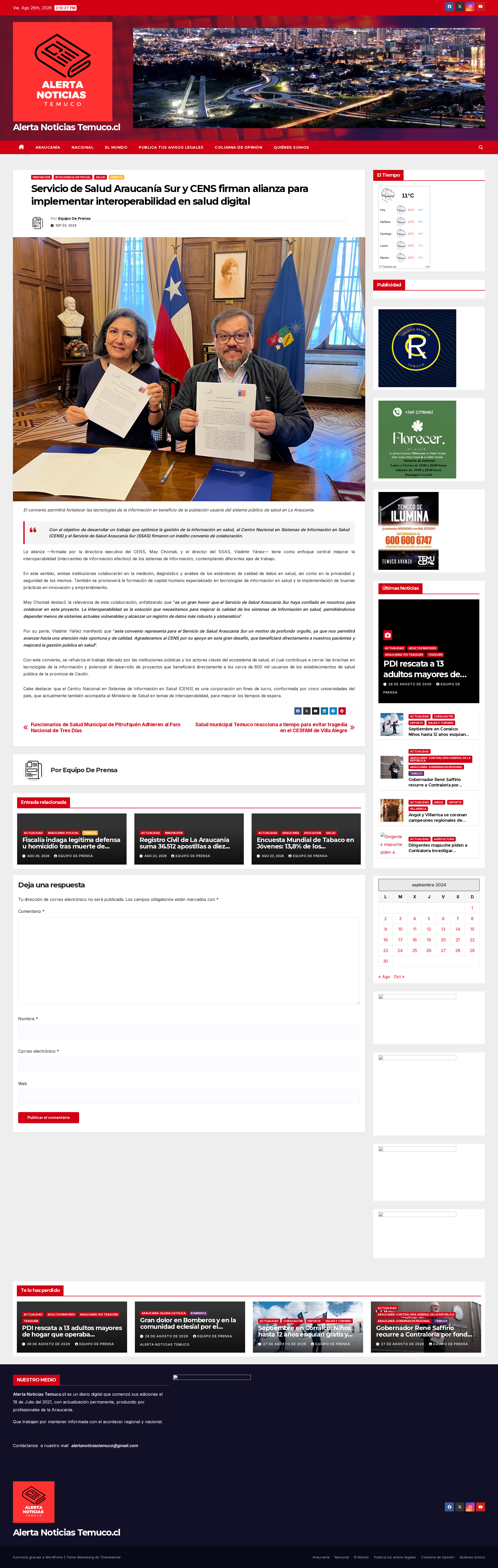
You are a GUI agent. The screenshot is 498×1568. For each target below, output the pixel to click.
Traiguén (435, 654)
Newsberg (85, 1557)
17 (400, 939)
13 (443, 929)
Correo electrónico (38, 1051)
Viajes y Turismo (441, 722)
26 (428, 950)
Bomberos (198, 1313)
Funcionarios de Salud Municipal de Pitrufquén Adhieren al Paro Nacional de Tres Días (106, 728)
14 (457, 929)
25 (414, 950)
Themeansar (110, 1557)
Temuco (116, 177)
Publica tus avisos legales (171, 147)
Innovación (41, 177)
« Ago (384, 976)
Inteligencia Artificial (73, 177)
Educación (312, 832)
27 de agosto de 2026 (285, 1344)
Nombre (28, 1018)
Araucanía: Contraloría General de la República (440, 759)
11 (415, 929)
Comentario (31, 911)
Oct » (399, 976)
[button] (481, 147)
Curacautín (443, 716)
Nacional (83, 147)
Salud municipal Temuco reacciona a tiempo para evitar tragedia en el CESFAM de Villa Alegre (271, 728)
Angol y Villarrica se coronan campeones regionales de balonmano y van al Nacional (438, 820)
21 (458, 939)
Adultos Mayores (422, 648)
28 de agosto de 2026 (410, 684)
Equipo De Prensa (74, 218)
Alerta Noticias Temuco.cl (66, 127)
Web (22, 1083)
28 (457, 950)
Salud (100, 177)
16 (385, 939)
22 (472, 939)
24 (400, 950)
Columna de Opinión (238, 147)
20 (443, 939)
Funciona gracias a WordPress (38, 1557)
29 (472, 950)
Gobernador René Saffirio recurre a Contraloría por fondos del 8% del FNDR (435, 785)
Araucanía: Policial (63, 832)
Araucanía (48, 147)
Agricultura (444, 839)
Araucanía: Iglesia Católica (164, 1313)
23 (385, 950)
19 (429, 939)
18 (414, 939)
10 (400, 929)
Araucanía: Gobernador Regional (436, 767)
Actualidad (33, 832)
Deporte (416, 722)
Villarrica (418, 808)
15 (472, 929)
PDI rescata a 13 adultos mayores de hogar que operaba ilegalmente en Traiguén (72, 1334)
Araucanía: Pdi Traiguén (404, 654)
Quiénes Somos (291, 147)
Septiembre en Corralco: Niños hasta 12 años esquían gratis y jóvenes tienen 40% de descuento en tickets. (438, 737)
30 (385, 961)
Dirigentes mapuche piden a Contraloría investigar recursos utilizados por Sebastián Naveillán (438, 853)
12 (429, 929)
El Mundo (116, 147)
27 (443, 950)
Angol (439, 802)
